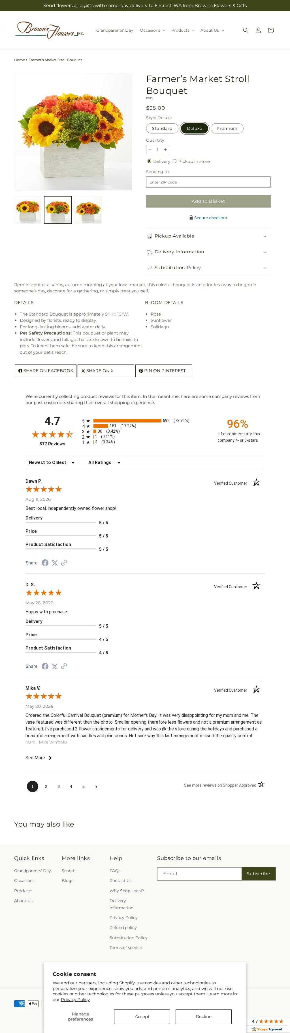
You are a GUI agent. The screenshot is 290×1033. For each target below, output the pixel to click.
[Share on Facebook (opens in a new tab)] (45, 563)
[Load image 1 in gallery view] (27, 209)
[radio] (145, 420)
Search (68, 870)
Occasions (24, 880)
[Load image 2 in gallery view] (57, 209)
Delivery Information (121, 904)
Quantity (155, 140)
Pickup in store (194, 161)
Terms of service (126, 947)
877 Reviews (59, 444)
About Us (23, 900)
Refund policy (123, 927)
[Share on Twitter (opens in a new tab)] (54, 563)
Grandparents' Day (32, 870)
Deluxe (194, 128)
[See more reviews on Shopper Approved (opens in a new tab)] (64, 563)
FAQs (115, 870)
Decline (204, 1016)
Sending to (166, 172)
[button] (152, 30)
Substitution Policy (129, 937)
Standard (162, 128)
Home (19, 60)
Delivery (162, 161)
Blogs (67, 880)
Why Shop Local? (127, 890)
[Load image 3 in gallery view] (88, 209)
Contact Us (121, 880)
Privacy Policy (75, 999)
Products (23, 890)
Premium (227, 128)
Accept (142, 1016)
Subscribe (258, 873)
